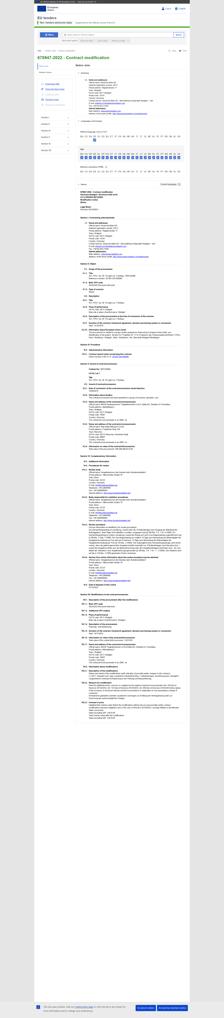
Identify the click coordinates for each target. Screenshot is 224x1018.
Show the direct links (54, 89)
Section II (45, 124)
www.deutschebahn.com (111, 111)
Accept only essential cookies (172, 1008)
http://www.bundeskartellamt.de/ (117, 493)
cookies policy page (84, 1007)
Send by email (52, 99)
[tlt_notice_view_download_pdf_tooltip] (81, 157)
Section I (45, 117)
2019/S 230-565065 (120, 357)
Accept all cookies (145, 1008)
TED (39, 51)
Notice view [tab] (43, 66)
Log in (168, 9)
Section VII (46, 150)
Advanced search (86, 41)
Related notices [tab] (45, 72)
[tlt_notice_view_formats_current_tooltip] (179, 184)
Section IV (46, 131)
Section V (45, 137)
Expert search (102, 41)
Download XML (52, 84)
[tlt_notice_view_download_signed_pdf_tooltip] (94, 140)
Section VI (46, 144)
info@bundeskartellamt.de (106, 485)
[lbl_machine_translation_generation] (106, 167)
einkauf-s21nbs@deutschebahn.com (110, 103)
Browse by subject (119, 41)
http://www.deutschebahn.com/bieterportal (130, 114)
